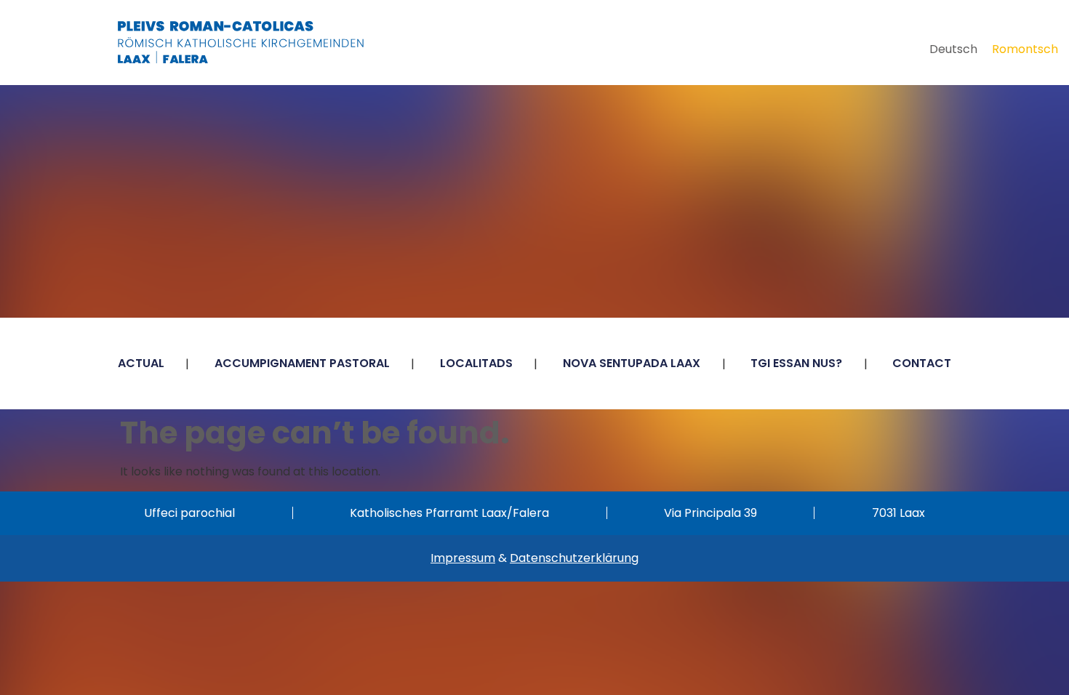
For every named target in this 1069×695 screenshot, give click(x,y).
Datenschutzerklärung (574, 558)
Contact (921, 363)
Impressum (463, 558)
